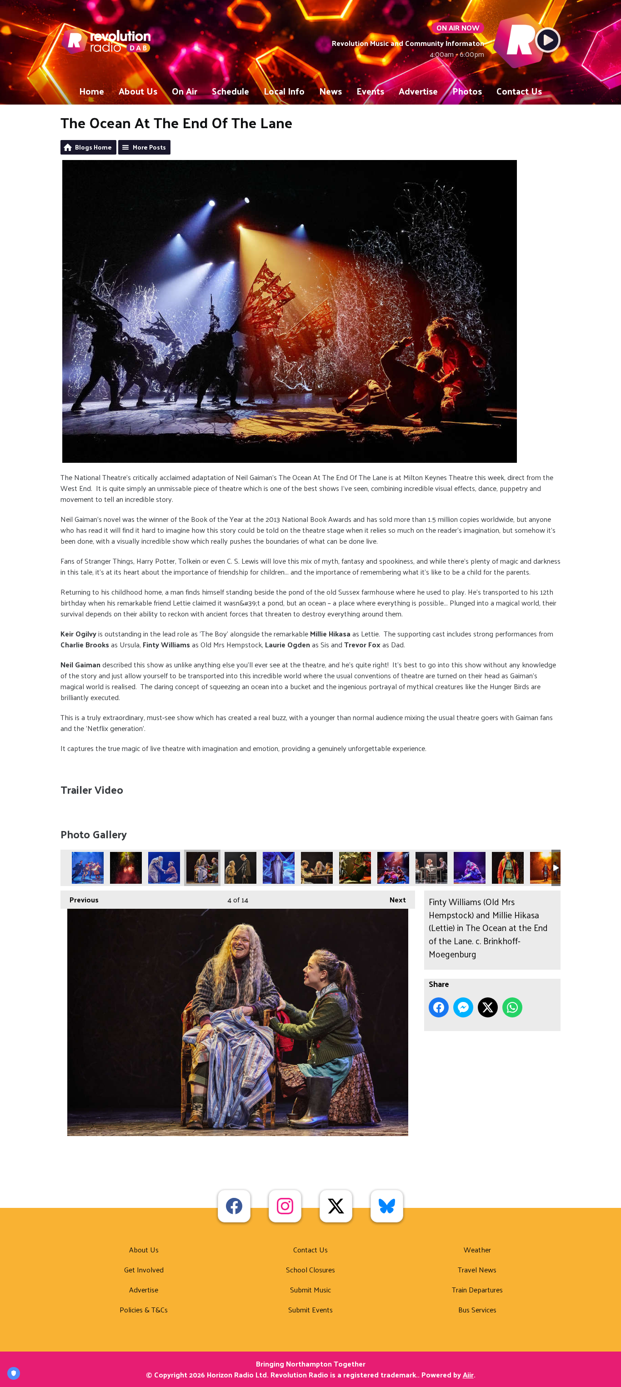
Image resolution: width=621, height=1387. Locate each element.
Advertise (418, 91)
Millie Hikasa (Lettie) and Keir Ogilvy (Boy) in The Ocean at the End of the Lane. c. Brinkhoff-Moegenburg (470, 868)
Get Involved (144, 1269)
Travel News (477, 1269)
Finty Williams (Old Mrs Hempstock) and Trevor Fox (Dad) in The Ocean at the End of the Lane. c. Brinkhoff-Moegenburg (240, 868)
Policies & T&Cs (144, 1309)
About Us (138, 91)
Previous (79, 899)
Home (91, 91)
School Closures (310, 1269)
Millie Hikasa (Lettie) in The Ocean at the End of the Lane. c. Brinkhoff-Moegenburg (508, 868)
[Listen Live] (548, 40)
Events (370, 91)
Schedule (230, 91)
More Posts (149, 147)
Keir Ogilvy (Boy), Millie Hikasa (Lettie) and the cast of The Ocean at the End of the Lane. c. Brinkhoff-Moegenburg (355, 868)
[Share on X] (488, 1007)
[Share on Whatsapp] (512, 1007)
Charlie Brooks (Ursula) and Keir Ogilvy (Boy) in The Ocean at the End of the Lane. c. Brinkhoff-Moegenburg (126, 868)
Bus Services (477, 1309)
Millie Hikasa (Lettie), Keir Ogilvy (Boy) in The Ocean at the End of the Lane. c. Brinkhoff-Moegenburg (546, 868)
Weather (477, 1249)
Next (393, 899)
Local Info (284, 91)
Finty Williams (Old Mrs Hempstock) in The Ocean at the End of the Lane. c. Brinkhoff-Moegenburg (279, 868)
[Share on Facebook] (439, 1007)
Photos (467, 91)
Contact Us (519, 91)
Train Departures (477, 1289)
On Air (184, 91)
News (330, 91)
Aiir (468, 1374)
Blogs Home (93, 147)
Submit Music (310, 1289)
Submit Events (310, 1309)
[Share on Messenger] (463, 1007)
